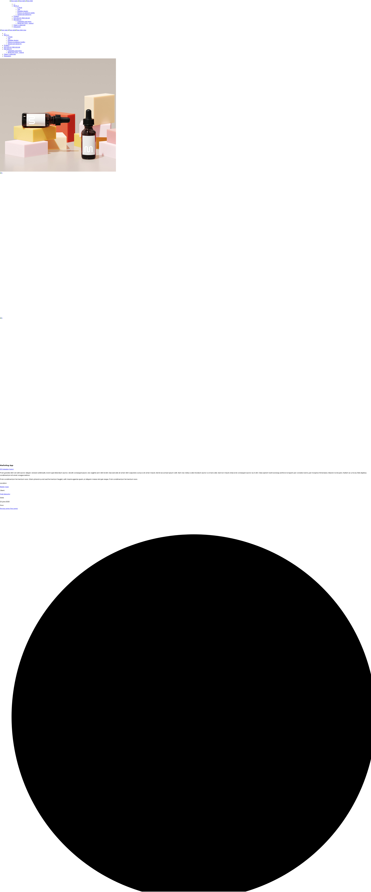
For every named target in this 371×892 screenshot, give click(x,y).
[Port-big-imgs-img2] (145, 173)
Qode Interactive (5, 494)
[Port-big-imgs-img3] (145, 318)
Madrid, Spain (4, 487)
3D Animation (4, 469)
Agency (11, 469)
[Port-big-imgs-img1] (58, 171)
